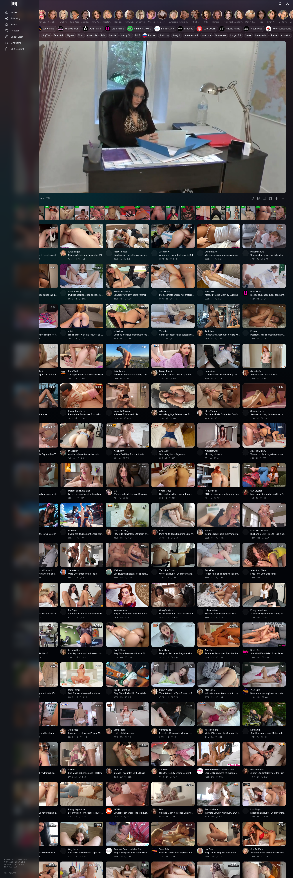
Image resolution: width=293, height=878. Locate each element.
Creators (20, 862)
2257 (16, 867)
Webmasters (10, 864)
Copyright (9, 859)
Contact (8, 862)
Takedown (22, 859)
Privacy (8, 867)
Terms (22, 864)
